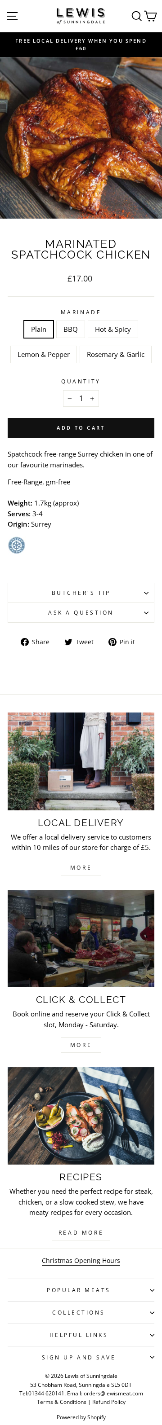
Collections (78, 1312)
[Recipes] (81, 1116)
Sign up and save (79, 1357)
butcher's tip (81, 592)
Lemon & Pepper (44, 354)
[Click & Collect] (81, 939)
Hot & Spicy (113, 329)
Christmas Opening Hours (81, 1260)
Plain (38, 329)
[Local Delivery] (81, 761)
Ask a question (80, 612)
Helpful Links (79, 1334)
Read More (81, 1232)
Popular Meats (79, 1289)
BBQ (70, 329)
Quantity (80, 381)
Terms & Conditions (61, 1402)
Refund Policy (109, 1402)
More (81, 867)
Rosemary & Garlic (115, 354)
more (81, 1045)
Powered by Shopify (81, 1417)
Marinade (81, 312)
